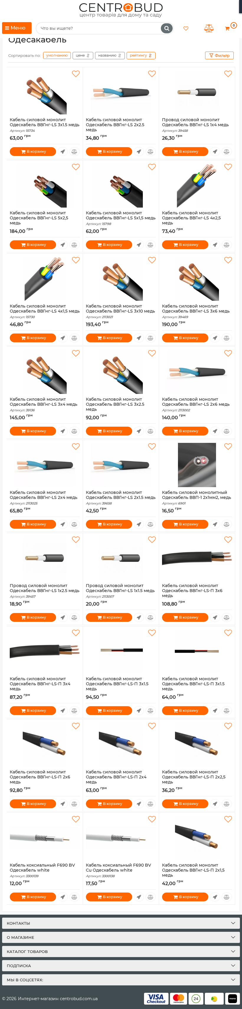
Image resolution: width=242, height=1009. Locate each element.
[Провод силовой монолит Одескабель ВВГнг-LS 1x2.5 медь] (45, 558)
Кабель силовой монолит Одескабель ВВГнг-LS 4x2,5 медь (191, 221)
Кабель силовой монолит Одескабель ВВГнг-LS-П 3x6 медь (192, 593)
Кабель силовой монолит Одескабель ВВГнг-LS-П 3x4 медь (40, 686)
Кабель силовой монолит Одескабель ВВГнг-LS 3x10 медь (120, 311)
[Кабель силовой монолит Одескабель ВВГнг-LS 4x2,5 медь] (197, 185)
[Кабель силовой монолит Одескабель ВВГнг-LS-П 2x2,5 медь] (197, 744)
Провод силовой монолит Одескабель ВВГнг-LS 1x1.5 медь (120, 591)
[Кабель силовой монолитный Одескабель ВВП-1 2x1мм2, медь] (197, 465)
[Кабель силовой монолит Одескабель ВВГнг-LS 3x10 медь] (121, 279)
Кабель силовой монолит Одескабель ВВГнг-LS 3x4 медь (43, 404)
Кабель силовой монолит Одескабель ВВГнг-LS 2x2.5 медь (115, 127)
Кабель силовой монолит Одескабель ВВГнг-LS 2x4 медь (43, 497)
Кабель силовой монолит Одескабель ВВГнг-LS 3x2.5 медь (115, 407)
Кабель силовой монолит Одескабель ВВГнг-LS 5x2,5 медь (39, 221)
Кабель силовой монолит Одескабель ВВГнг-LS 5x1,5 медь (121, 218)
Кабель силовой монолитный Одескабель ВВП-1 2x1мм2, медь (196, 497)
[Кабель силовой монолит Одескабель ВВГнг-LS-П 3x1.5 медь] (121, 651)
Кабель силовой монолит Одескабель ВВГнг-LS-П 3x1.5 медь (117, 686)
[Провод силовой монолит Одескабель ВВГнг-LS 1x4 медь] (197, 92)
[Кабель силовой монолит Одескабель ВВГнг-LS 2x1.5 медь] (121, 465)
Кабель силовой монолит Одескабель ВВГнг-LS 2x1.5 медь (121, 497)
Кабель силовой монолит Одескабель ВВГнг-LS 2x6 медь (196, 404)
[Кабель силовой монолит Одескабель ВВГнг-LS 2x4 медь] (45, 465)
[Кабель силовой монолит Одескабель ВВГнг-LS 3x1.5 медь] (45, 92)
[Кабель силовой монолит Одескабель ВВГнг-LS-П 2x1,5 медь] (197, 838)
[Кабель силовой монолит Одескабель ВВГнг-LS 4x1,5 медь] (45, 279)
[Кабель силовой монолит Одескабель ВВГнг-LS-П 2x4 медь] (121, 744)
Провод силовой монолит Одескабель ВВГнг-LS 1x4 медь (195, 125)
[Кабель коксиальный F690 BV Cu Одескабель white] (121, 838)
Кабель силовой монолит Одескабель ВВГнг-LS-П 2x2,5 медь (193, 780)
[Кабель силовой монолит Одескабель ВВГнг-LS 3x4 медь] (45, 372)
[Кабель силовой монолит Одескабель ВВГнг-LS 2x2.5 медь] (121, 92)
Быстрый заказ (63, 151)
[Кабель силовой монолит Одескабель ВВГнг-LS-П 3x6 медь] (197, 558)
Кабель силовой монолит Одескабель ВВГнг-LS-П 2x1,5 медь (193, 873)
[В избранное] (76, 74)
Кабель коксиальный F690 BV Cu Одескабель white (118, 870)
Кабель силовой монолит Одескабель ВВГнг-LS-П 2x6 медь (40, 780)
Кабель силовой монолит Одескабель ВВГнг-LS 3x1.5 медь (44, 125)
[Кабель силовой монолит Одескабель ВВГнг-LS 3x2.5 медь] (121, 372)
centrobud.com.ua (79, 998)
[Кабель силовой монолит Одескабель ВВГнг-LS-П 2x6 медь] (45, 744)
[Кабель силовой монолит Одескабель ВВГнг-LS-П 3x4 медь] (45, 651)
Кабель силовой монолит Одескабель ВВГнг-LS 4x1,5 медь (45, 311)
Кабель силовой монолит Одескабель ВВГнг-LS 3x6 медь (196, 311)
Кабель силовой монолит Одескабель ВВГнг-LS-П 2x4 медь (116, 780)
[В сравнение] (74, 151)
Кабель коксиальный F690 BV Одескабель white (42, 870)
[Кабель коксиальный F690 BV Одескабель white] (45, 838)
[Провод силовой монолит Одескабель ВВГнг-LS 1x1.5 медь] (121, 558)
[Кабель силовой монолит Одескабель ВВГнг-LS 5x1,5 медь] (121, 185)
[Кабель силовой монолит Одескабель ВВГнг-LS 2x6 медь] (197, 372)
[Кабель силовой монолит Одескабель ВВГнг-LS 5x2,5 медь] (45, 185)
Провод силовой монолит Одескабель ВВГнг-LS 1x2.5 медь (44, 591)
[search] (167, 28)
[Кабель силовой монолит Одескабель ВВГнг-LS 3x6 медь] (197, 279)
